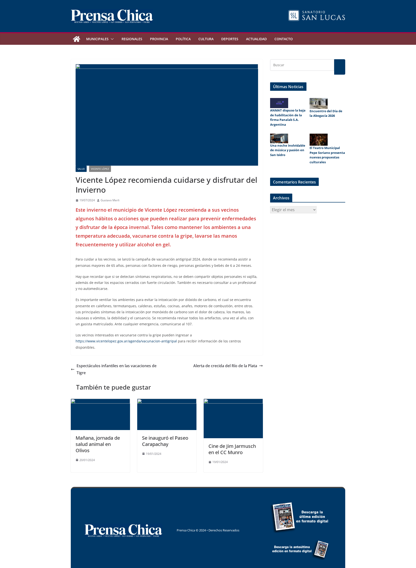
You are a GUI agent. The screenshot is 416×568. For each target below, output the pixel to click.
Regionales (132, 39)
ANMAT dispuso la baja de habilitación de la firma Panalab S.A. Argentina (288, 117)
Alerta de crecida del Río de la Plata (225, 365)
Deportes (229, 39)
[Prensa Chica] (76, 39)
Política (183, 39)
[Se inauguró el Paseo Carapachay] (166, 402)
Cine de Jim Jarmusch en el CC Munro (232, 449)
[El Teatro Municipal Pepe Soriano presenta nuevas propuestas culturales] (319, 140)
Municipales (97, 39)
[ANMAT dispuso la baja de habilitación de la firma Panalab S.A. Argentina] (279, 103)
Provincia (159, 39)
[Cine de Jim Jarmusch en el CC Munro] (233, 402)
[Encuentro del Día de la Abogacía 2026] (319, 103)
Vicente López (100, 168)
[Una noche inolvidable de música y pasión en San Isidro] (279, 138)
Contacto (283, 39)
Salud (81, 168)
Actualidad (256, 39)
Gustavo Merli (110, 200)
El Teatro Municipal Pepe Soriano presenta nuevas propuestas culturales (327, 155)
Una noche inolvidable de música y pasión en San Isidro (287, 150)
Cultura (206, 39)
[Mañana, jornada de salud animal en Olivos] (100, 402)
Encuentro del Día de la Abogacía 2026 (326, 113)
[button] (111, 39)
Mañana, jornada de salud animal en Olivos (98, 444)
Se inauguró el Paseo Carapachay (165, 441)
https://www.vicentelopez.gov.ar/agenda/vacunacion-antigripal (126, 341)
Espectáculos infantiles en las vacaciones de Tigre (116, 369)
